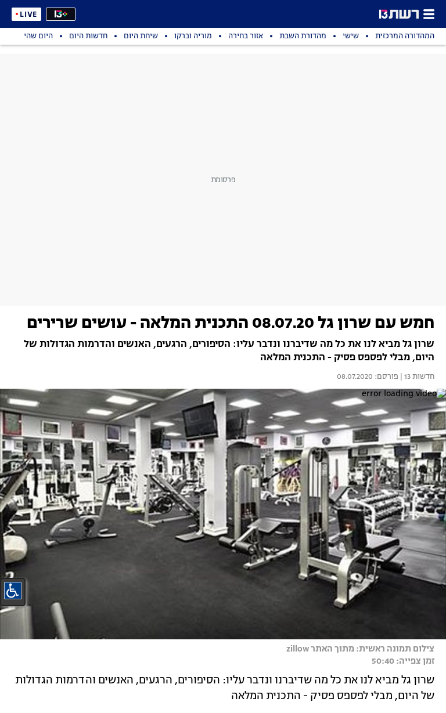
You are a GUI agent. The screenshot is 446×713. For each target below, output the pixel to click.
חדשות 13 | (416, 377)
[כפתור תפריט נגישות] (12, 590)
